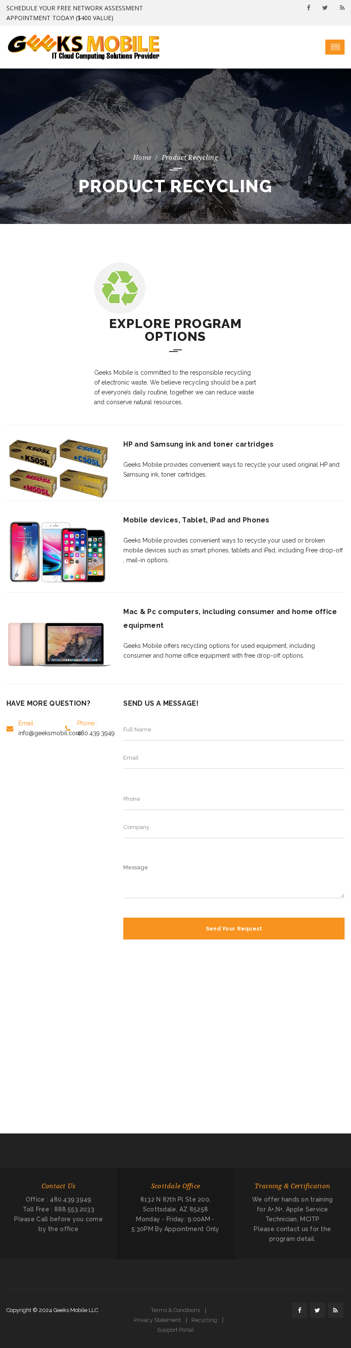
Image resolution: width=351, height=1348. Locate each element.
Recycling (204, 1320)
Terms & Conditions (175, 1310)
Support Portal (175, 1330)
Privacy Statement (157, 1320)
